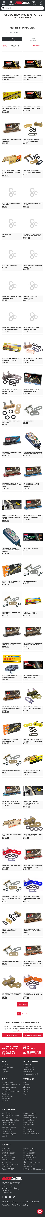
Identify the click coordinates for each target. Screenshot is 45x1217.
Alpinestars (27, 1087)
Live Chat (13, 1035)
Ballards (26, 1085)
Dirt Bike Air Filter (8, 1124)
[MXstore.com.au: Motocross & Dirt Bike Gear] (22, 3)
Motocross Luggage (9, 1134)
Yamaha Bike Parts (8, 1122)
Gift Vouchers (7, 1098)
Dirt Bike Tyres (28, 1129)
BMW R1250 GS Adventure (33, 1169)
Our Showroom (7, 1067)
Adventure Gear (29, 1115)
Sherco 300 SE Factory (31, 1162)
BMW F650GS (7, 1150)
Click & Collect (28, 1067)
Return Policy (28, 1072)
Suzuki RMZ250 (28, 1164)
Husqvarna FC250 (29, 1155)
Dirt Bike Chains (7, 1129)
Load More (22, 1004)
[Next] (26, 1013)
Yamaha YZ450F (29, 1167)
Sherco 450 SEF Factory (10, 1164)
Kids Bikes (5, 1094)
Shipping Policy (28, 1069)
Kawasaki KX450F (8, 1160)
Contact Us (27, 1065)
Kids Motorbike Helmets (10, 1091)
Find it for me (23, 1031)
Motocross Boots (29, 1113)
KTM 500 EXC (6, 1162)
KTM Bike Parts (28, 1124)
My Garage (5, 1072)
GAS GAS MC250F (8, 1153)
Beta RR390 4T (28, 1148)
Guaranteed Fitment (30, 1074)
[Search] (3, 8)
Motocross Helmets (9, 1087)
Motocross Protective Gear (11, 1085)
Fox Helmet (6, 1118)
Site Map (25, 1205)
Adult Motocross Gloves (10, 1115)
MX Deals (5, 1101)
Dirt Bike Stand (28, 1120)
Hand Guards (28, 1122)
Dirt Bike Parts (7, 1089)
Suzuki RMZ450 (7, 1167)
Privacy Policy (16, 1205)
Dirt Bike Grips (7, 1113)
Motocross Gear (7, 1082)
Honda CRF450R (7, 1155)
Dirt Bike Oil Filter (29, 1131)
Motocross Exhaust (30, 1118)
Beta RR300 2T (7, 1148)
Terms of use (6, 1205)
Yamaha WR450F (8, 1169)
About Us (5, 1065)
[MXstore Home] (12, 1179)
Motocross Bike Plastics (10, 1120)
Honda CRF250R (29, 1153)
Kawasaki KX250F (29, 1157)
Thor (25, 1094)
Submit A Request (34, 1035)
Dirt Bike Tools (7, 1131)
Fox (24, 1082)
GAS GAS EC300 (29, 1150)
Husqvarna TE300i (8, 1157)
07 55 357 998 (7, 1193)
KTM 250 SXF (28, 1160)
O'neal (25, 1089)
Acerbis (26, 1091)
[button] (40, 1211)
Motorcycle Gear (8, 1096)
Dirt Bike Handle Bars (31, 1134)
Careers (4, 1069)
